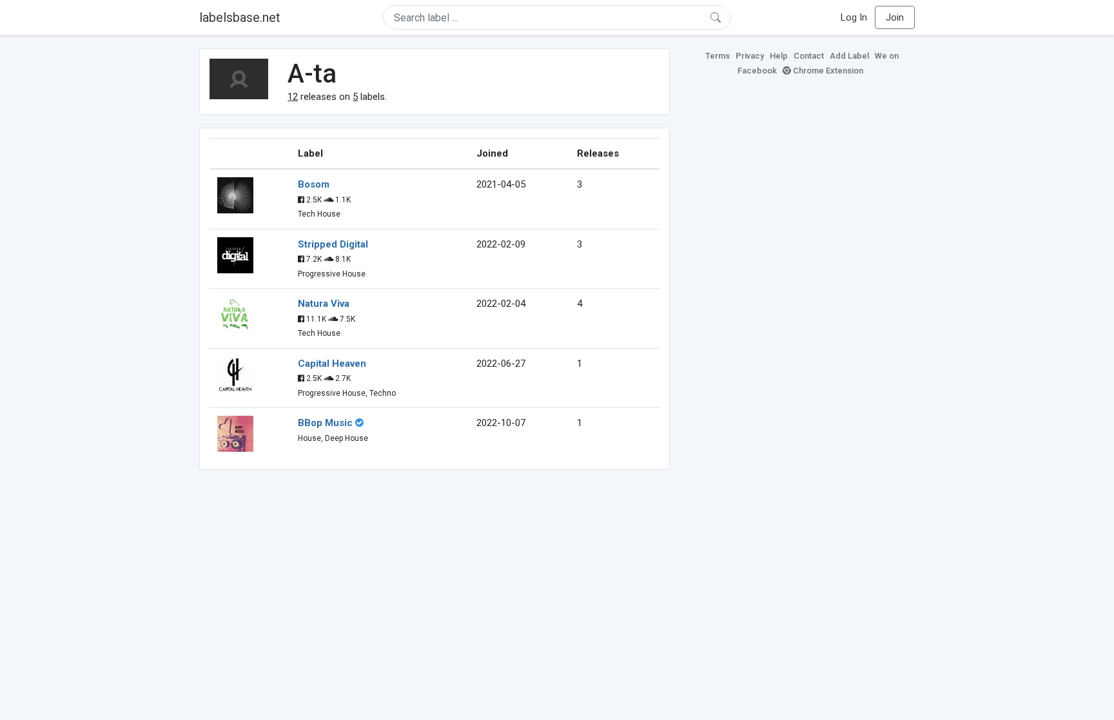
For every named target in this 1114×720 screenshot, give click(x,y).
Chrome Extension (827, 70)
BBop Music (325, 423)
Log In (854, 17)
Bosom (313, 184)
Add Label (849, 56)
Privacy (750, 56)
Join (895, 17)
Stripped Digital (333, 244)
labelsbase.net (239, 17)
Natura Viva (323, 303)
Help (779, 56)
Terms (717, 56)
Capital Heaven (332, 363)
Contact (809, 56)
